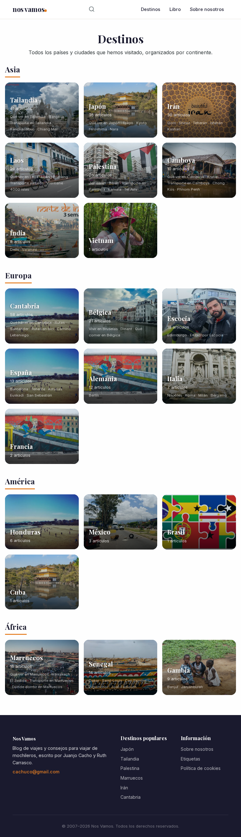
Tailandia (129, 758)
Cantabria (130, 797)
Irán (124, 787)
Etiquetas (190, 758)
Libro (175, 9)
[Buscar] (92, 9)
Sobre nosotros (207, 9)
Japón (127, 749)
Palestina (129, 768)
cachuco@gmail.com (36, 771)
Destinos (150, 9)
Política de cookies (201, 768)
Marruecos (131, 778)
